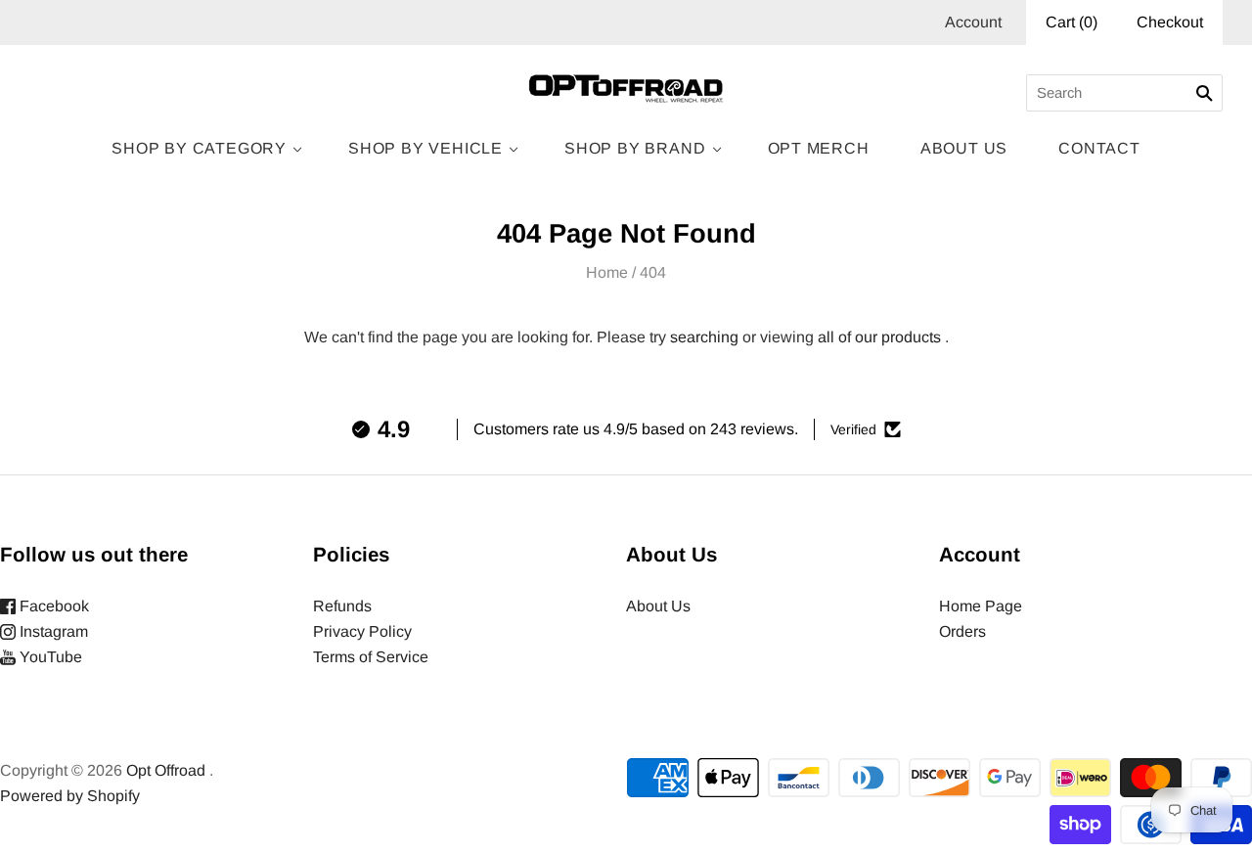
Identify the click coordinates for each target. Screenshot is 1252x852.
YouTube (49, 657)
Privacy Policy (362, 631)
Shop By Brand (634, 148)
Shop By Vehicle (425, 148)
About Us (963, 148)
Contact (1099, 148)
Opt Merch (819, 148)
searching (704, 337)
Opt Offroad (165, 770)
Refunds (342, 606)
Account (973, 22)
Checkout (1170, 22)
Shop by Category (199, 148)
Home (607, 272)
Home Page (980, 606)
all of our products (879, 337)
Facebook (52, 606)
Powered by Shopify (70, 795)
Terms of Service (370, 657)
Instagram (52, 631)
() (1071, 22)
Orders (962, 631)
